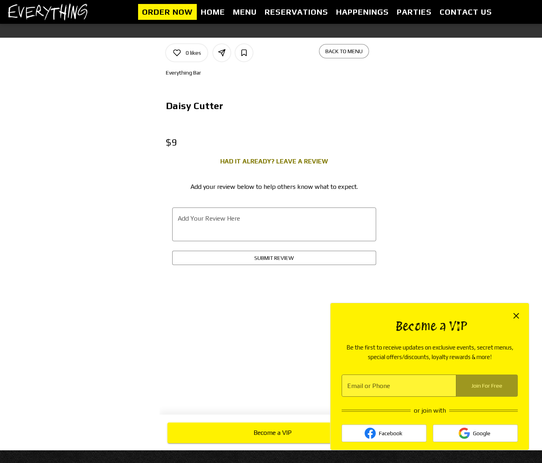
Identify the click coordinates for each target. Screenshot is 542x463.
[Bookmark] (244, 52)
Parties (414, 11)
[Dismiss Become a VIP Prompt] (516, 315)
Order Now (167, 11)
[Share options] (222, 52)
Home (213, 11)
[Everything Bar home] (50, 12)
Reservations (296, 11)
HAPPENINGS (362, 11)
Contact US (466, 11)
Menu (245, 11)
